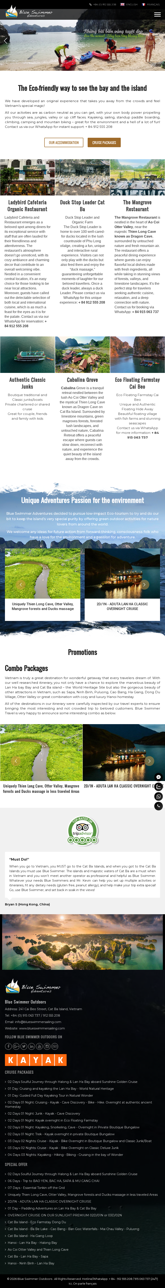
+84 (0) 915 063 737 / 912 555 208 (35, 1015)
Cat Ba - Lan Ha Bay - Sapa (28, 1256)
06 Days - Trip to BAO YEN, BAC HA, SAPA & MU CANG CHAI (53, 1181)
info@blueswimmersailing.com (38, 1022)
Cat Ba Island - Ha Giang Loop (30, 1236)
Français (153, 4)
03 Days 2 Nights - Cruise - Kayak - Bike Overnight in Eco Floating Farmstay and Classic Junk (122, 606)
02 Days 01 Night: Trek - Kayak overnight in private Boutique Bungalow (61, 1134)
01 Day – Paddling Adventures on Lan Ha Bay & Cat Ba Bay (52, 1208)
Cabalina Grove (82, 379)
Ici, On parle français (82, 1283)
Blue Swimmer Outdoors (35, 1278)
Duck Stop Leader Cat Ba (82, 205)
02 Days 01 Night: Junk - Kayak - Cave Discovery (44, 1113)
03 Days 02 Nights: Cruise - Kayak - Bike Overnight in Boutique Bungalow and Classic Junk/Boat (80, 1141)
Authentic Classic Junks (27, 383)
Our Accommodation (64, 142)
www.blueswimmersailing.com (42, 1028)
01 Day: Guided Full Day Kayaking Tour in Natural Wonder (50, 1095)
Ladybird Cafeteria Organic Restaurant (27, 205)
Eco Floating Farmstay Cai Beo (137, 383)
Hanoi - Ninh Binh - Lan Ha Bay (31, 1263)
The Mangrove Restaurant (137, 205)
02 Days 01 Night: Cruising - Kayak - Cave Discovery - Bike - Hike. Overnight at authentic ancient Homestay (78, 1104)
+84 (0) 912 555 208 (104, 4)
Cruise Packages (104, 142)
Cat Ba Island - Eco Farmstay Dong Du (37, 1222)
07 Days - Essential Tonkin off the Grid (36, 1188)
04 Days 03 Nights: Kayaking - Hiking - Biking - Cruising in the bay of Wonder (65, 1155)
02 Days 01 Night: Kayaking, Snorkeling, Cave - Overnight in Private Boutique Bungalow (73, 1127)
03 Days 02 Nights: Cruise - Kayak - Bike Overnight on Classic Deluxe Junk (63, 1148)
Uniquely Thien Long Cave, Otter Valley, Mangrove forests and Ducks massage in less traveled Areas (83, 1195)
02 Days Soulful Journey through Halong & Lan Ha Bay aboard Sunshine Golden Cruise (73, 1082)
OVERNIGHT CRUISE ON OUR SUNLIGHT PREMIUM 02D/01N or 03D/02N (65, 1215)
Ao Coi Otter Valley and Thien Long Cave (38, 1250)
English (132, 4)
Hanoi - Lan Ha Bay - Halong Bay (32, 1243)
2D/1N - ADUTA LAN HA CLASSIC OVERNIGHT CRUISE (42, 606)
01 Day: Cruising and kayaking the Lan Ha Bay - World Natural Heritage (61, 1089)
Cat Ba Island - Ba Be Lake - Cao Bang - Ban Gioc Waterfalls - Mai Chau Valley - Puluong (73, 1229)
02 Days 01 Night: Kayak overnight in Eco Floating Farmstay (53, 1120)
